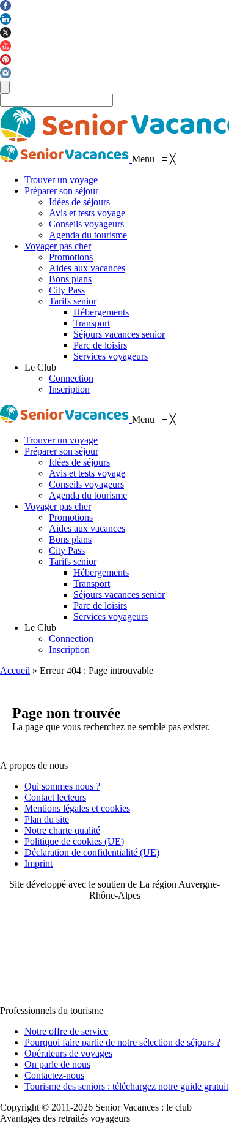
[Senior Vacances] (66, 159)
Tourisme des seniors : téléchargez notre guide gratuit (126, 1086)
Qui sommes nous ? (62, 786)
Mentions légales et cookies (77, 808)
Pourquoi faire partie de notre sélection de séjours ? (122, 1042)
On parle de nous (57, 1064)
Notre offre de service (66, 1031)
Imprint (38, 863)
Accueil (15, 670)
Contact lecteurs (55, 797)
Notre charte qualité (62, 830)
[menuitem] (61, 180)
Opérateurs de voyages (68, 1053)
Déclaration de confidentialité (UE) (91, 852)
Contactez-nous (54, 1075)
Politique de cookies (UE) (74, 841)
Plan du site (46, 819)
